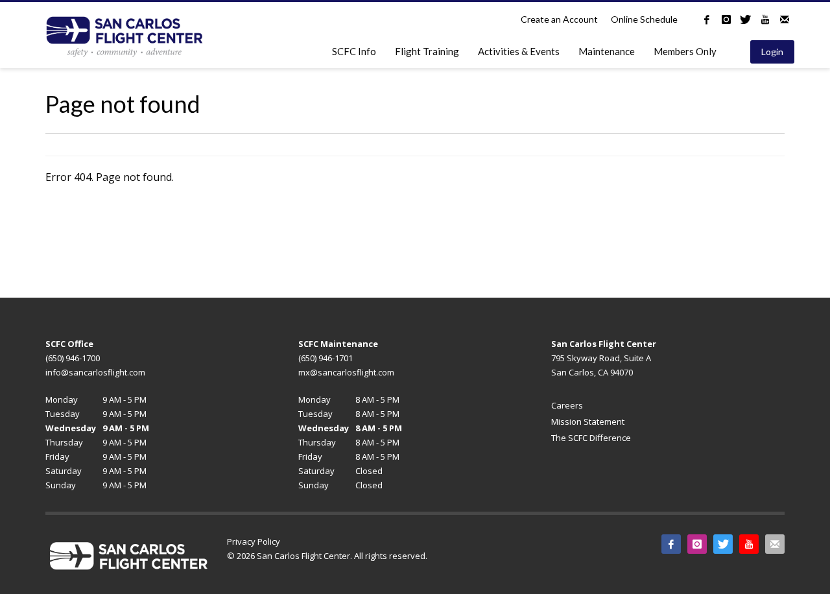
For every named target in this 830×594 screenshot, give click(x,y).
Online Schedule (644, 19)
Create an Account (559, 19)
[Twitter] (745, 19)
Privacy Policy (253, 541)
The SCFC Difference (591, 438)
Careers (567, 405)
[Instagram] (726, 19)
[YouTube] (765, 19)
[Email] (784, 19)
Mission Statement (587, 421)
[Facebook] (707, 19)
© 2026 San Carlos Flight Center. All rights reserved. (327, 556)
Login (772, 51)
